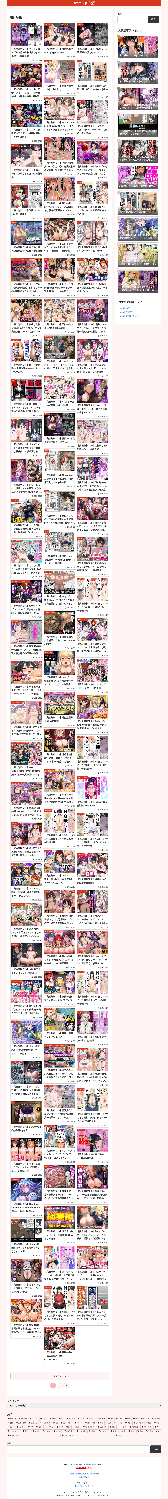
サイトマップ (84, 1477)
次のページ (60, 1375)
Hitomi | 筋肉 (123, 308)
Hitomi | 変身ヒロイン (128, 316)
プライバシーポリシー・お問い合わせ (84, 1474)
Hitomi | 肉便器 (83, 1464)
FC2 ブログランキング (84, 1486)
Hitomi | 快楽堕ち (125, 312)
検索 (119, 13)
